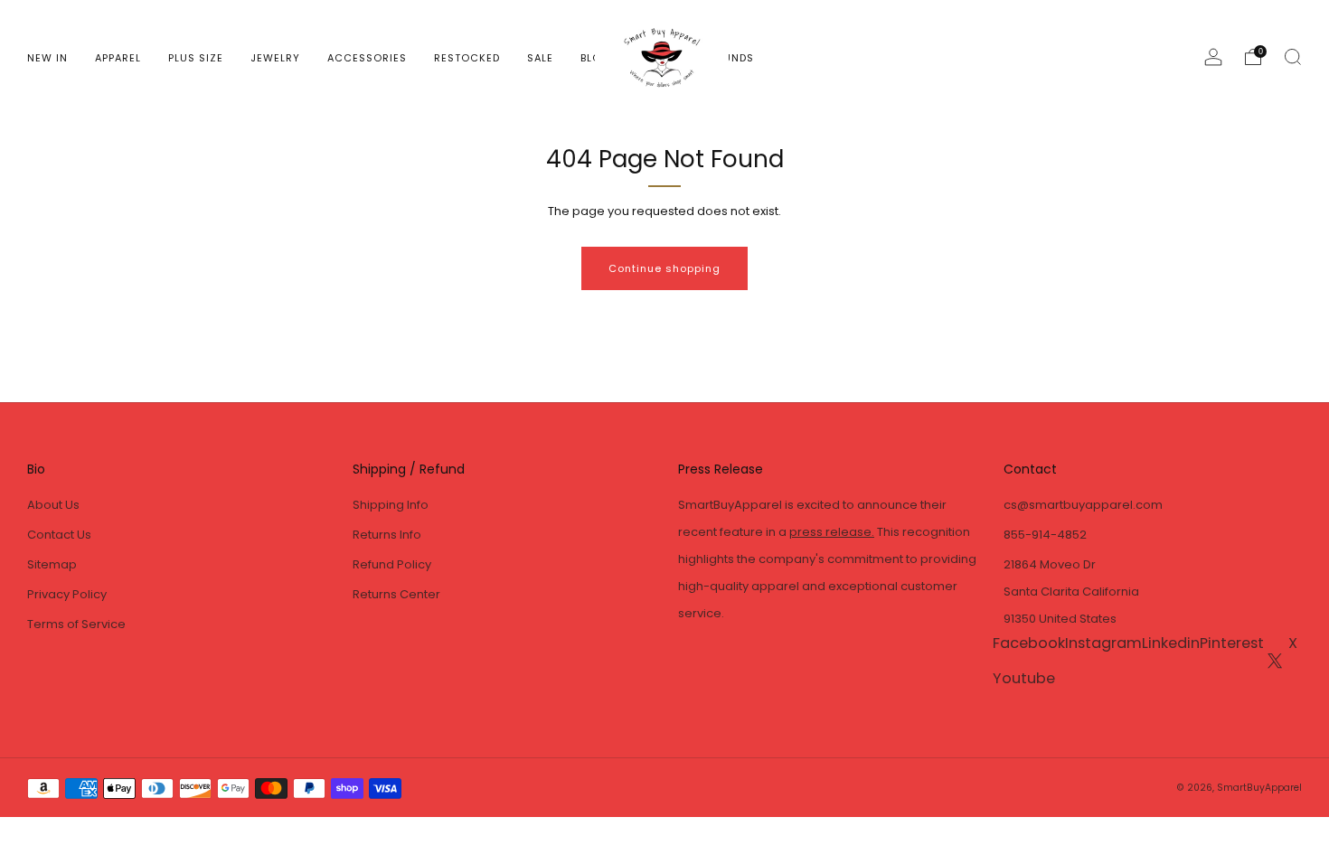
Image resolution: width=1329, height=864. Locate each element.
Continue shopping (664, 268)
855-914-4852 (1045, 534)
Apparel (118, 58)
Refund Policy (392, 564)
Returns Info (387, 534)
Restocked (467, 58)
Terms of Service (76, 624)
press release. (831, 531)
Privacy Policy (67, 594)
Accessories (367, 58)
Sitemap (52, 564)
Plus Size (195, 58)
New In (47, 58)
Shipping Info (391, 504)
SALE (540, 58)
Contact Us (59, 534)
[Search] (1293, 57)
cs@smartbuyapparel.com (1083, 504)
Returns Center (396, 594)
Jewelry (275, 58)
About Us (53, 504)
